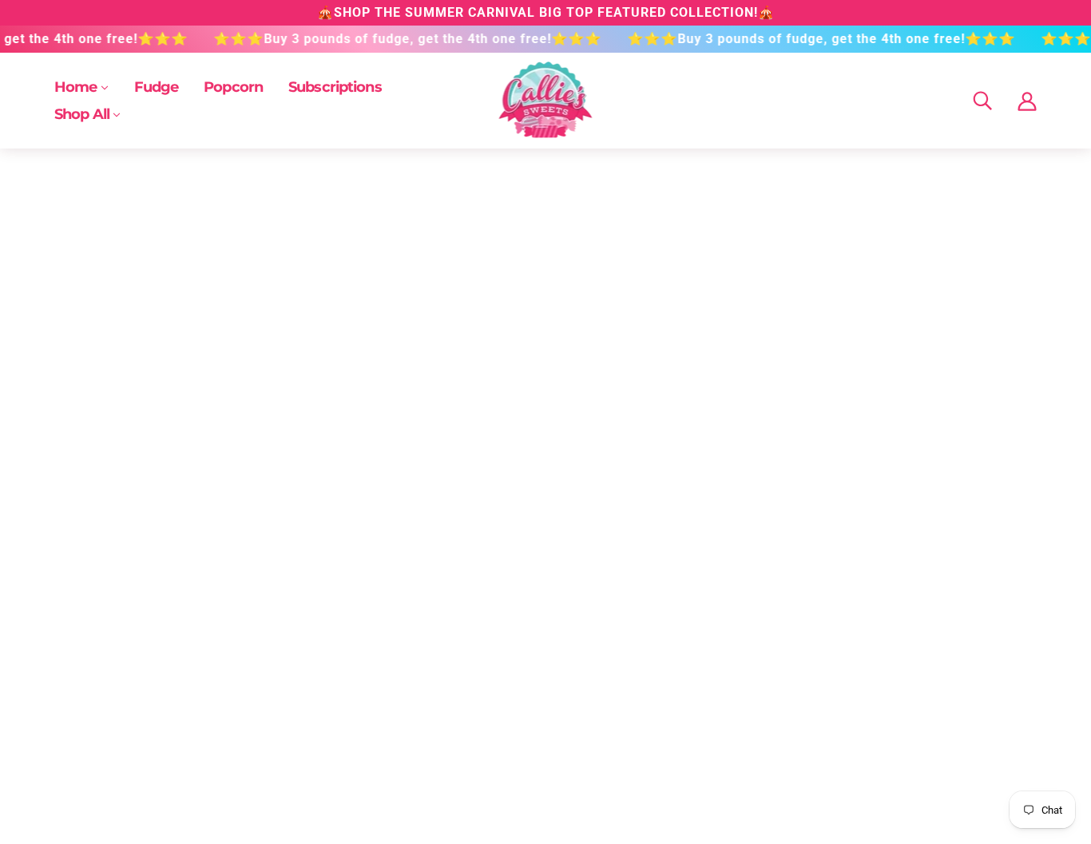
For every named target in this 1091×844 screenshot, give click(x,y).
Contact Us (280, 700)
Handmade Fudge (101, 719)
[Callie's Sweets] (546, 135)
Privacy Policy (288, 739)
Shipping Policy (293, 719)
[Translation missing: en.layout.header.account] (1027, 100)
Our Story (497, 700)
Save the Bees (670, 719)
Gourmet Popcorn (100, 739)
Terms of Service (296, 758)
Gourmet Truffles (98, 758)
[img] (982, 101)
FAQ (482, 719)
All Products (85, 700)
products (678, 355)
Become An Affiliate (686, 700)
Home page (502, 355)
